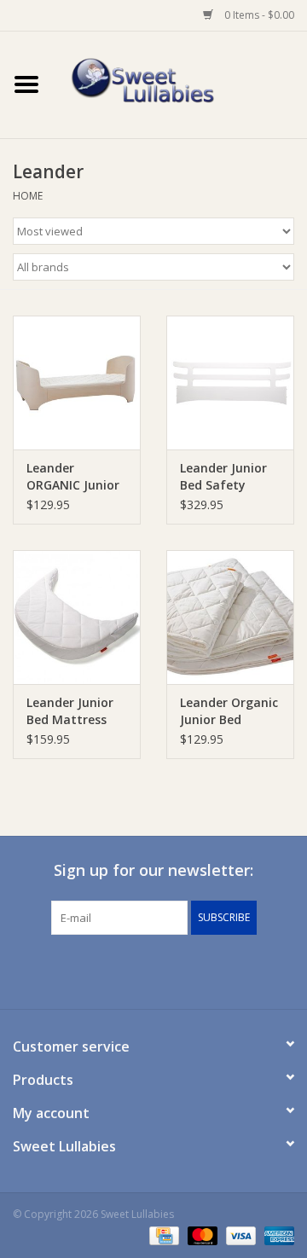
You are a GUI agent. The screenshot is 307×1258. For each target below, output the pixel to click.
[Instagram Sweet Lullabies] (168, 969)
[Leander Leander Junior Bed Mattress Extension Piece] (77, 617)
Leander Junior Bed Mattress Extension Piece (72, 711)
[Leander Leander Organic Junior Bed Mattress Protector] (230, 617)
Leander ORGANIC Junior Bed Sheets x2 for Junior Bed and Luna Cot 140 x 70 (72, 477)
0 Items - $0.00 (258, 15)
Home (28, 195)
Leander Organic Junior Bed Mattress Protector (229, 711)
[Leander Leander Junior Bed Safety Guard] (230, 382)
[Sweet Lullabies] (180, 83)
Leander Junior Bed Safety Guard (223, 477)
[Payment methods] (162, 1234)
